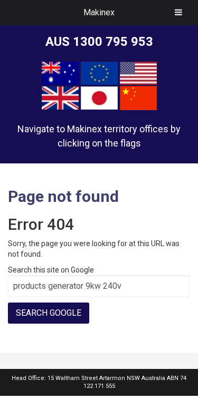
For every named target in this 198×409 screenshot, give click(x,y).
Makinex (99, 12)
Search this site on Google (51, 270)
